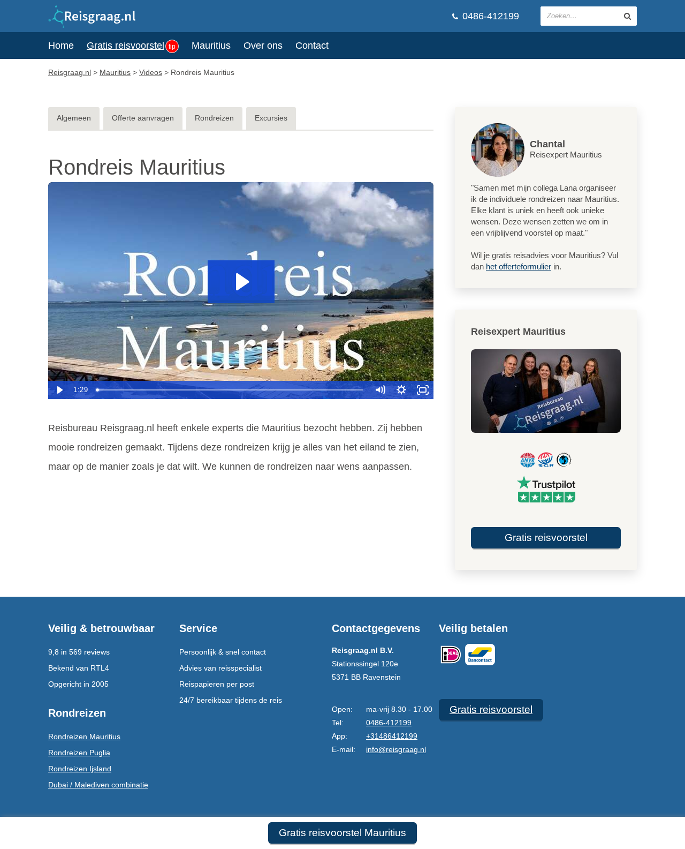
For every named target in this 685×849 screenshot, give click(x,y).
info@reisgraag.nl (396, 749)
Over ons (263, 45)
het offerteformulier (518, 266)
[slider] (230, 390)
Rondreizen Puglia (79, 752)
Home (61, 45)
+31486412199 (391, 736)
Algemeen (74, 118)
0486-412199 (489, 16)
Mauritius (211, 45)
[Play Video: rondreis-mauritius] (241, 281)
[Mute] (380, 390)
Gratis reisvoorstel (131, 45)
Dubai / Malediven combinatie (98, 784)
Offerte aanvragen (143, 118)
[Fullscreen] (422, 390)
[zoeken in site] (627, 16)
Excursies (271, 118)
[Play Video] (59, 390)
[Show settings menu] (401, 390)
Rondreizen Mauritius (84, 736)
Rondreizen (214, 118)
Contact (312, 45)
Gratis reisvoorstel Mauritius (342, 832)
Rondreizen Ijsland (79, 768)
